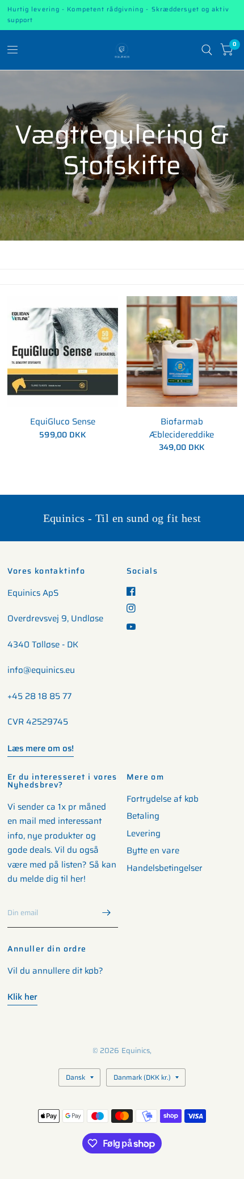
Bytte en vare (153, 850)
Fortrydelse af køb (163, 799)
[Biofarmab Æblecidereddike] (182, 351)
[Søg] (206, 50)
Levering (144, 833)
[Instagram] (135, 608)
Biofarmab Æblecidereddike (181, 428)
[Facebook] (135, 591)
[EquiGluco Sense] (62, 351)
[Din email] (106, 913)
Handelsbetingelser (165, 868)
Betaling (143, 816)
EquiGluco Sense (62, 421)
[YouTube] (135, 627)
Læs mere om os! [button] (40, 748)
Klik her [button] (22, 997)
